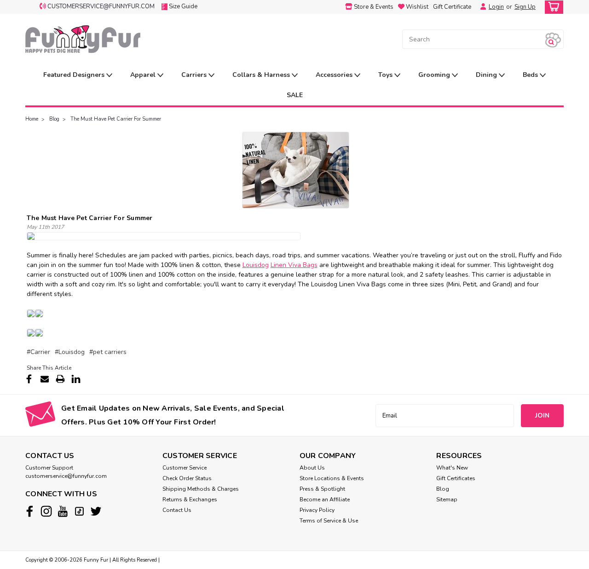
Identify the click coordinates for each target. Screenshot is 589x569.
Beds (531, 74)
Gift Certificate (452, 7)
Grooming (435, 74)
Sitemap (446, 499)
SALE (295, 95)
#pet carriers (108, 352)
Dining (487, 74)
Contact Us (176, 510)
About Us (312, 467)
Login (496, 7)
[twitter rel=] (96, 511)
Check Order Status (187, 478)
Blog (54, 119)
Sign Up (525, 7)
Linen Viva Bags (294, 265)
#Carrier (38, 352)
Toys (386, 74)
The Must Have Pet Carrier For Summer (115, 119)
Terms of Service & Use (329, 520)
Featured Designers (74, 74)
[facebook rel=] (29, 511)
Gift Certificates (455, 478)
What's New (452, 467)
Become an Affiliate (325, 499)
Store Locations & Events (332, 478)
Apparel (143, 74)
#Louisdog (70, 352)
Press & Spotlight (322, 489)
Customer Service (184, 467)
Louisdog (256, 265)
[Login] (481, 7)
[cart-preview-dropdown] (552, 7)
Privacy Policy (317, 510)
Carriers (194, 74)
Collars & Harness (262, 74)
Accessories (335, 74)
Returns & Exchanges (189, 499)
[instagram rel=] (46, 511)
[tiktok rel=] (79, 511)
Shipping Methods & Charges (200, 489)
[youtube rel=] (63, 511)
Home (31, 119)
